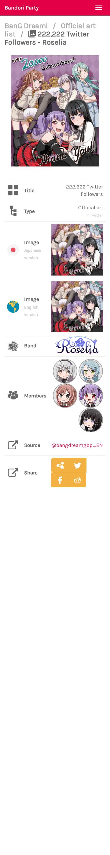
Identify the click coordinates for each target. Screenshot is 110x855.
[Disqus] (55, 588)
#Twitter (95, 215)
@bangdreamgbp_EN (77, 445)
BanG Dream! (27, 25)
